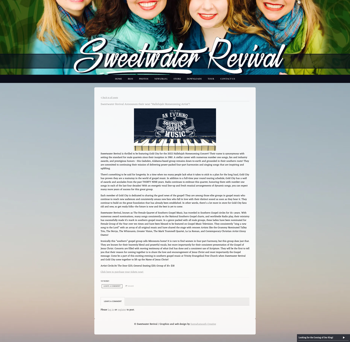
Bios (130, 78)
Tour (211, 78)
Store (177, 78)
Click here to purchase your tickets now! (122, 272)
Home (118, 78)
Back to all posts (110, 98)
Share (131, 286)
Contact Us (227, 78)
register (122, 310)
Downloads (194, 78)
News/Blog (160, 78)
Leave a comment (112, 286)
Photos (143, 78)
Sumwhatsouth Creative (203, 324)
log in (111, 310)
